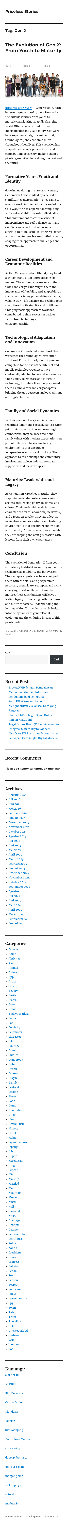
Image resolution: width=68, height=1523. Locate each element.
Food (12, 1101)
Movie (13, 1197)
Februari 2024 (18, 918)
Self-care (15, 1289)
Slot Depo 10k (14, 1393)
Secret (13, 1284)
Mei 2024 (15, 905)
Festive (13, 1091)
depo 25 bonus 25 (16, 1457)
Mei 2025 (15, 850)
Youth (8, 634)
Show (12, 1293)
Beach (13, 986)
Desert (13, 1068)
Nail (11, 1206)
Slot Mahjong (14, 1430)
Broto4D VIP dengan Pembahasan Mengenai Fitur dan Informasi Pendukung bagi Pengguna (31, 692)
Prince (13, 1257)
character (15, 1036)
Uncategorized (18, 1330)
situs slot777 (13, 1448)
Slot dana (11, 1411)
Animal (13, 967)
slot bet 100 (12, 1375)
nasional (14, 1211)
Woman (14, 1344)
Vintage (14, 1335)
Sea (11, 1275)
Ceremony (15, 1032)
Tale (11, 1312)
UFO (11, 1326)
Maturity (57, 630)
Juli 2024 (14, 895)
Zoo (11, 1349)
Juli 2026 (14, 799)
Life (11, 1174)
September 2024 (19, 886)
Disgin (13, 1078)
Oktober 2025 (18, 831)
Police (12, 1243)
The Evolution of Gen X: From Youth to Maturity (33, 47)
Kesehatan (16, 1160)
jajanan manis (18, 1142)
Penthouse (16, 1238)
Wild (12, 1339)
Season (13, 1280)
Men (12, 1188)
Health (13, 1119)
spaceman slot (18, 1298)
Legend (13, 1169)
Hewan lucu (16, 1124)
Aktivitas (14, 958)
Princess (14, 1261)
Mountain (15, 1192)
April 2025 (15, 854)
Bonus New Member (18, 1439)
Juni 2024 (15, 900)
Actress (13, 949)
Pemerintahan (18, 1234)
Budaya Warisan (19, 1013)
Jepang (13, 1146)
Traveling (15, 1321)
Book (12, 1004)
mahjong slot (14, 1476)
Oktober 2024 (18, 882)
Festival (14, 1087)
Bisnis (13, 999)
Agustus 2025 (17, 836)
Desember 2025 (19, 822)
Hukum (13, 1137)
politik (13, 1248)
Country (14, 1045)
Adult (12, 954)
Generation (25, 630)
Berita (13, 995)
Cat (11, 1022)
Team (12, 1316)
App (11, 977)
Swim (12, 1307)
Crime (12, 1050)
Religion (14, 1266)
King (12, 1165)
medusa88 (12, 1503)
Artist (12, 981)
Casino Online (14, 1402)
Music (12, 1202)
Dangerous (16, 1059)
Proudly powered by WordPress (42, 1516)
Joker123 (11, 1420)
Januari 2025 (17, 868)
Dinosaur (14, 1073)
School (13, 1271)
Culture (13, 1055)
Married (14, 1183)
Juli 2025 (14, 840)
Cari (7, 652)
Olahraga (14, 1220)
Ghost (13, 1114)
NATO (12, 1215)
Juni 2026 (15, 804)
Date (12, 1064)
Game (12, 1105)
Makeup (14, 1179)
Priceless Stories (21, 11)
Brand (13, 1009)
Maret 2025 (16, 859)
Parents (14, 1229)
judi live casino (15, 1466)
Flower (13, 1096)
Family (13, 1082)
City (11, 1041)
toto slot (11, 1494)
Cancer (13, 1018)
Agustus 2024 (17, 891)
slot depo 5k (13, 1485)
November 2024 (19, 877)
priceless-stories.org (18, 107)
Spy (11, 1303)
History (13, 1128)
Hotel (12, 1133)
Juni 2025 (15, 845)
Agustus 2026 (18, 794)
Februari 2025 (18, 863)
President (15, 1252)
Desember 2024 (19, 873)
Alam (12, 963)
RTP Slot (11, 1384)
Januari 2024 (17, 923)
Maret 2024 (16, 914)
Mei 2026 (15, 808)
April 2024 (15, 909)
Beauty (13, 990)
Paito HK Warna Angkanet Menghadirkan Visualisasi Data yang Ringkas (32, 706)
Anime (13, 972)
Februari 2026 (18, 813)
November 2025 (19, 827)
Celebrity (14, 1027)
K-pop (13, 1156)
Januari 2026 (17, 817)
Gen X (49, 630)
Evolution (39, 630)
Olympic (14, 1225)
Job (11, 1151)
